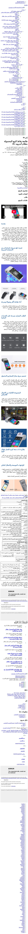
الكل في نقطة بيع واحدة (19, 109)
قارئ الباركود (24, 730)
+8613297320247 (21, 1)
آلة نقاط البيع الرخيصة (22, 731)
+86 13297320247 (21, 764)
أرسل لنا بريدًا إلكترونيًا (22, 187)
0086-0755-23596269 (20, 676)
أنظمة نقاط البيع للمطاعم (11, 731)
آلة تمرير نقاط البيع (6, 730)
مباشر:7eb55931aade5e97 (19, 754)
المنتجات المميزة (7, 727)
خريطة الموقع (24, 729)
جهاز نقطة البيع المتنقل (16, 730)
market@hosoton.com (20, 2)
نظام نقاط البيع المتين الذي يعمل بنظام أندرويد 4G (13, 497)
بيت (24, 107)
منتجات (23, 108)
